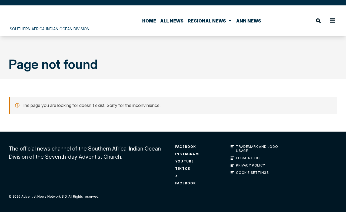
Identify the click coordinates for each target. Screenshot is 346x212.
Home (149, 21)
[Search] (318, 21)
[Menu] (332, 21)
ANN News (248, 21)
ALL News (172, 21)
